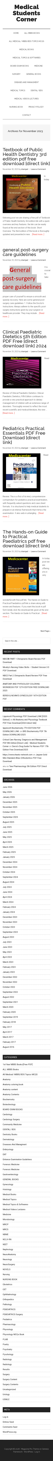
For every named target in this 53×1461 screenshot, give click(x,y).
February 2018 (9, 1022)
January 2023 (9, 972)
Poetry (6, 1344)
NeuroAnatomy (9, 1254)
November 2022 (10, 982)
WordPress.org (9, 1432)
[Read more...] (38, 234)
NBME (5, 1234)
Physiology (8, 1329)
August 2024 (8, 882)
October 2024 (9, 872)
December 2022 (10, 977)
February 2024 (9, 907)
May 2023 (7, 952)
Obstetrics (7, 1284)
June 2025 (7, 832)
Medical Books (9, 1194)
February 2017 (9, 1042)
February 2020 (9, 1012)
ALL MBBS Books (11, 1069)
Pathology (7, 1304)
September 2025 (10, 817)
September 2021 (10, 1002)
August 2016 (8, 1047)
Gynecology (8, 1184)
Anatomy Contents (11, 1094)
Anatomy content (10, 1089)
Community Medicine (12, 1124)
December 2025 (10, 802)
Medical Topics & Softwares (15, 1204)
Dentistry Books (10, 1134)
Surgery (6, 1374)
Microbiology (9, 1219)
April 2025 (7, 842)
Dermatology (8, 1139)
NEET (5, 1244)
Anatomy (7, 1079)
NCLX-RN (7, 1239)
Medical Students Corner (26, 13)
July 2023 (7, 942)
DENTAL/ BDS (9, 1129)
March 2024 (8, 902)
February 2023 (9, 967)
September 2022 (10, 992)
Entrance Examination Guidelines (17, 1159)
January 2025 (9, 857)
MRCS (5, 1229)
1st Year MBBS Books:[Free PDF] (18, 1064)
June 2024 (7, 892)
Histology (7, 1189)
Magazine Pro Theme (30, 1449)
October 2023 (9, 927)
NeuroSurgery (9, 1264)
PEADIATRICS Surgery (13, 1314)
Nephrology (8, 1249)
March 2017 (8, 1037)
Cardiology (7, 1114)
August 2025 (8, 822)
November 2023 (10, 922)
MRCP (5, 1224)
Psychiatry (7, 1349)
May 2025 (7, 837)
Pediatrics (7, 1319)
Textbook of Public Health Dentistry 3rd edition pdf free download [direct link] (26, 156)
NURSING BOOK (10, 1279)
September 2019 (10, 1017)
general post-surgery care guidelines (25, 252)
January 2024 (9, 912)
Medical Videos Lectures (14, 1209)
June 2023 (7, 947)
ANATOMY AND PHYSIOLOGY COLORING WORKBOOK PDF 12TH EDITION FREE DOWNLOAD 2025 (26, 687)
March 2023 (8, 962)
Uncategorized (9, 1389)
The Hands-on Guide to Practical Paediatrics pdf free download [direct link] (26, 538)
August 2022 (8, 997)
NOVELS (6, 1269)
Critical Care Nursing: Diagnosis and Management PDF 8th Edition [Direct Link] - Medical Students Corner (25, 743)
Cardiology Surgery (11, 1119)
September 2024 (10, 877)
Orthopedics (8, 1299)
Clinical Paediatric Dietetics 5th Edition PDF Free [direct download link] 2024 (24, 338)
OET (4, 1289)
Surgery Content (10, 1379)
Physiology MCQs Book (13, 1334)
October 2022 (9, 987)
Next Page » (45, 631)
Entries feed (8, 1422)
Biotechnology (9, 1104)
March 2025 (8, 847)
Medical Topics (9, 1199)
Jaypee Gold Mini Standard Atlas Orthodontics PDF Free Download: (25, 758)
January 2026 (9, 797)
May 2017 (7, 1027)
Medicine (7, 1214)
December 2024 (10, 862)
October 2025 (9, 812)
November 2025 (10, 807)
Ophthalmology (9, 1294)
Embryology (8, 1149)
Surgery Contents (10, 1384)
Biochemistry (9, 1099)
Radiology (7, 1359)
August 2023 (8, 937)
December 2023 (10, 917)
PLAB (5, 1339)
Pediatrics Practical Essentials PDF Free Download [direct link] (24, 435)
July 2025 (7, 827)
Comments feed (10, 1427)
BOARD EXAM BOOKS (13, 1109)
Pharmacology (9, 1324)
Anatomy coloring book (13, 1084)
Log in (5, 1417)
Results (6, 1369)
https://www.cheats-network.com (17, 754)
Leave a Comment (38, 169)
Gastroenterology (10, 1174)
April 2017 (7, 1032)
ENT (4, 1154)
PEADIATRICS (9, 1309)
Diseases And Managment (14, 1144)
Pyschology (8, 1354)
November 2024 (10, 867)
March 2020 (8, 1007)
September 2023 (10, 932)
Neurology (7, 1259)
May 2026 (7, 792)
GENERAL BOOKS (11, 1179)
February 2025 (9, 852)
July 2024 (7, 887)
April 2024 (7, 897)
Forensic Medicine (11, 1164)
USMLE (6, 1399)
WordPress (28, 1452)
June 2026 (7, 787)
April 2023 (7, 957)
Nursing (6, 1274)
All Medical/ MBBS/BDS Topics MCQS (20, 1074)
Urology (6, 1394)
